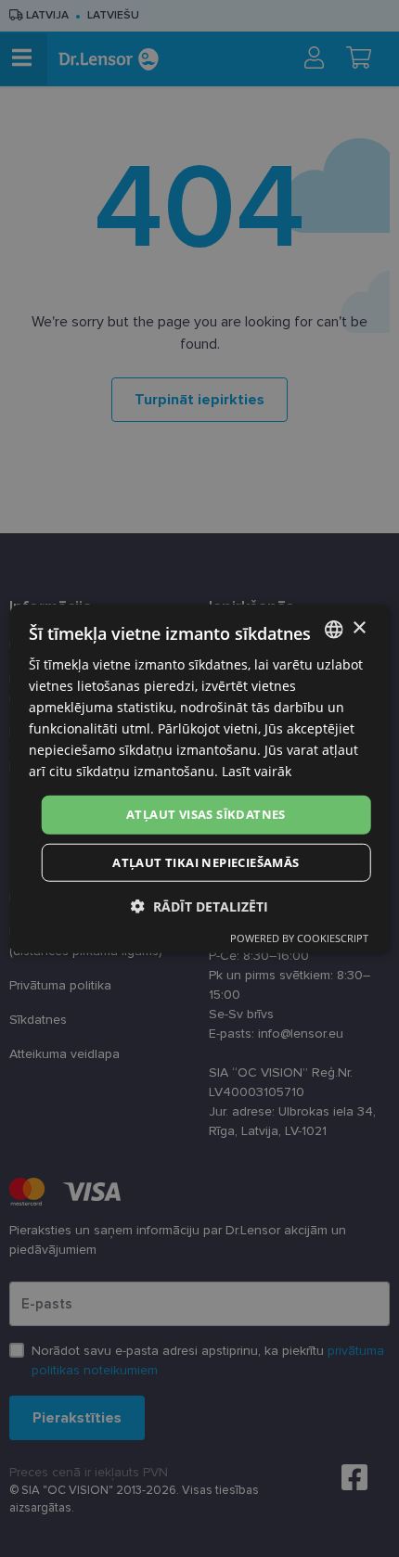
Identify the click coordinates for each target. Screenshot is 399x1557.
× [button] (359, 628)
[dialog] (200, 778)
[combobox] (333, 628)
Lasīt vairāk (256, 771)
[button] (199, 906)
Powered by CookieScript (299, 938)
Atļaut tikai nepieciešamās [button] (205, 862)
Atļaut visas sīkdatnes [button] (206, 814)
